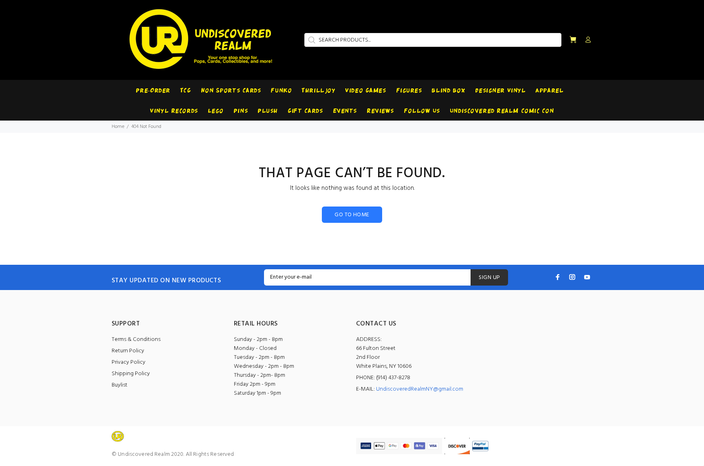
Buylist (120, 385)
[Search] (310, 40)
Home (118, 127)
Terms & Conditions (136, 339)
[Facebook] (557, 277)
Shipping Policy (131, 373)
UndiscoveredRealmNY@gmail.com (419, 389)
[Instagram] (572, 277)
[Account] (586, 40)
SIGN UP (489, 277)
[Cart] (572, 40)
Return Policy (128, 351)
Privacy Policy (128, 362)
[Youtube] (587, 277)
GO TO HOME (351, 215)
